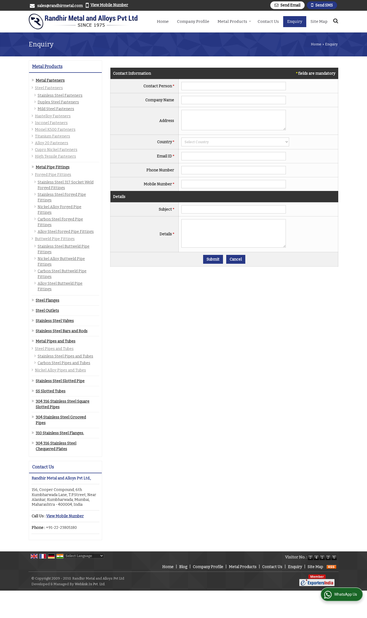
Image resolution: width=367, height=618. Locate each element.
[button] (109, 5)
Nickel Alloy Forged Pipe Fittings (59, 210)
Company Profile (193, 21)
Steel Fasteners (49, 88)
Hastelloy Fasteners (53, 116)
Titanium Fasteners (52, 136)
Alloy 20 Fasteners (51, 143)
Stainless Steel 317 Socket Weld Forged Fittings (65, 185)
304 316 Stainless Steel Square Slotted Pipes (62, 404)
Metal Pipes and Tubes (55, 341)
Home (163, 21)
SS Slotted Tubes (51, 391)
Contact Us (268, 21)
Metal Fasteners (50, 80)
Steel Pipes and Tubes (54, 348)
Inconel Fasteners (51, 123)
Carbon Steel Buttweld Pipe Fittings (62, 274)
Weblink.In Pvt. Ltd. (90, 584)
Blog (183, 567)
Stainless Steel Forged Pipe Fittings (62, 197)
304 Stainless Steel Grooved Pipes (61, 420)
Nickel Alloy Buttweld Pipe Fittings (61, 261)
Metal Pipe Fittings (53, 167)
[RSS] (331, 567)
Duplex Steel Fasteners (58, 102)
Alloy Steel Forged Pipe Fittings (66, 231)
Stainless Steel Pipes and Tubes (65, 356)
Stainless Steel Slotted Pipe (60, 381)
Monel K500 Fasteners (55, 129)
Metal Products (232, 21)
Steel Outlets (47, 310)
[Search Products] (335, 21)
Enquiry (294, 21)
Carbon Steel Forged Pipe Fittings (60, 222)
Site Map (319, 21)
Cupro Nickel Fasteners (56, 149)
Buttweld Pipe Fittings (55, 239)
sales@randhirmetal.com (60, 5)
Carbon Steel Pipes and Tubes (64, 363)
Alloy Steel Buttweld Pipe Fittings (60, 286)
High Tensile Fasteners (55, 156)
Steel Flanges (47, 300)
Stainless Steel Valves (55, 321)
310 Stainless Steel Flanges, (60, 433)
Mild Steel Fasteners (56, 109)
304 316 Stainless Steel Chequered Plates (56, 446)
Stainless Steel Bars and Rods (62, 331)
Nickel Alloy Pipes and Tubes (60, 370)
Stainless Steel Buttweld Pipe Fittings (63, 249)
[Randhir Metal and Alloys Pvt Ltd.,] (83, 21)
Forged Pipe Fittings (53, 174)
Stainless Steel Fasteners (60, 95)
